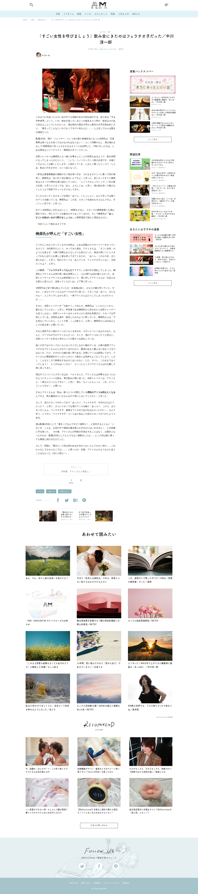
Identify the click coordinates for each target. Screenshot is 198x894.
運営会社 (126, 883)
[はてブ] (75, 500)
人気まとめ (123, 14)
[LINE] (84, 500)
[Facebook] (58, 500)
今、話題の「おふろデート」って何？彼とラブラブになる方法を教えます (47, 770)
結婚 (79, 14)
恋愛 (58, 14)
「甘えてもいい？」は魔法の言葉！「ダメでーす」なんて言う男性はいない (163, 188)
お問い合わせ (86, 883)
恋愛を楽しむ (42, 20)
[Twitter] (67, 500)
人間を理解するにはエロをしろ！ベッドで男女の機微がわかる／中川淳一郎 (162, 125)
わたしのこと (100, 14)
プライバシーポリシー (111, 883)
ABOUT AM (73, 883)
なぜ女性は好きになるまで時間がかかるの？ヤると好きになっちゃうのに (162, 162)
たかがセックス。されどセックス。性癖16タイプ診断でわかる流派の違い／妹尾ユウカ (150, 770)
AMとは (136, 14)
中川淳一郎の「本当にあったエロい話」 (102, 49)
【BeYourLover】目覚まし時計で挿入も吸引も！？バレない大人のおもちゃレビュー (97, 811)
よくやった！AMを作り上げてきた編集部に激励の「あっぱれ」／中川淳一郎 (163, 100)
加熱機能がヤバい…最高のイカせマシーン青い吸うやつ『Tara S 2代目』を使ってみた (98, 770)
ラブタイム (68, 14)
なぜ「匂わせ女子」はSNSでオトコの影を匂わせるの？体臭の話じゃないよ (163, 175)
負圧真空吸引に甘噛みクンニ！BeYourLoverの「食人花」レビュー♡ (150, 811)
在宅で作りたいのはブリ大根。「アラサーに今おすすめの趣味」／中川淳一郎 (163, 214)
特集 (113, 14)
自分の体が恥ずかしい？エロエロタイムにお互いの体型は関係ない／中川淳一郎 (163, 112)
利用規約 (97, 883)
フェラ (40, 491)
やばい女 (51, 491)
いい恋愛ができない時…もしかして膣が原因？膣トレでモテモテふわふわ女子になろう (47, 811)
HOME (25, 19)
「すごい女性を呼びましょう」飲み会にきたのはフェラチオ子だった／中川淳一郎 (75, 20)
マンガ (88, 14)
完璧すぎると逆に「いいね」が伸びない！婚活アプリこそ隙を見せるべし (163, 201)
